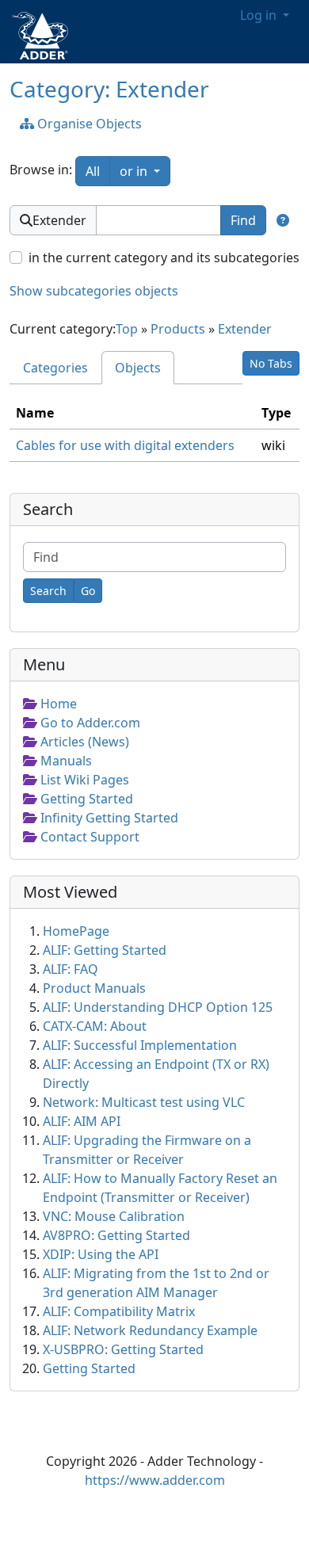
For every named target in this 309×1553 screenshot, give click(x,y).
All (93, 171)
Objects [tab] (138, 367)
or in (145, 171)
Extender (245, 329)
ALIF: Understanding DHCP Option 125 (158, 1007)
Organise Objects (88, 123)
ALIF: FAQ (70, 969)
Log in (260, 15)
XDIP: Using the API (100, 1254)
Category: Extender (109, 89)
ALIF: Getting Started (104, 950)
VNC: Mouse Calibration (114, 1216)
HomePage (76, 931)
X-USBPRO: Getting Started (123, 1349)
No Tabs (271, 363)
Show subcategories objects (94, 291)
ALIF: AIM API (81, 1121)
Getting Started (89, 1368)
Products (178, 329)
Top (127, 329)
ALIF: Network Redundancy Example (150, 1330)
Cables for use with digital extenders (125, 445)
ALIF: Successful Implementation (140, 1045)
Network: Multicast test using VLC (144, 1102)
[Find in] (282, 220)
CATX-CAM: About (95, 1026)
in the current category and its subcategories (164, 257)
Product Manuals (94, 988)
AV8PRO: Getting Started (116, 1235)
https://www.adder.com (155, 1480)
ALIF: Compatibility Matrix (119, 1311)
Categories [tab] (55, 367)
